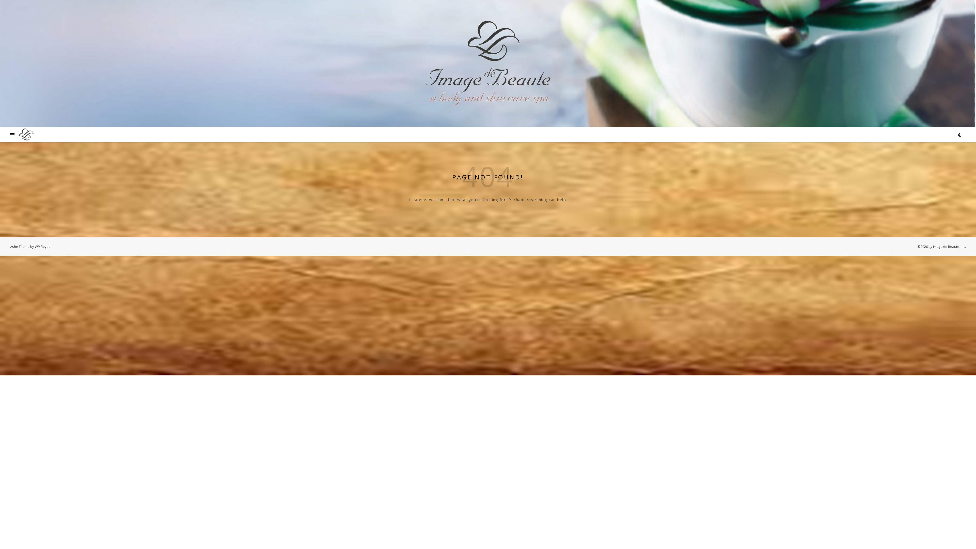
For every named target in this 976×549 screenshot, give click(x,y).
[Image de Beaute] (488, 63)
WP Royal (42, 246)
